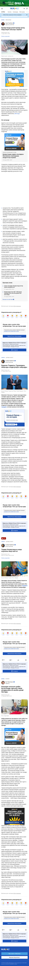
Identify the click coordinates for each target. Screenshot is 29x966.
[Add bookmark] (26, 660)
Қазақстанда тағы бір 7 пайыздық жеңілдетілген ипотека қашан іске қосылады (13, 293)
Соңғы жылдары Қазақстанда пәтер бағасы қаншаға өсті (13, 286)
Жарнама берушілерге (14, 957)
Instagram (15, 349)
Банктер (9, 11)
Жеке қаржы (22, 11)
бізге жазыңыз (17, 306)
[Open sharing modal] (18, 660)
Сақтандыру (15, 11)
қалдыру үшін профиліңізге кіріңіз (11, 331)
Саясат (3, 357)
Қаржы (3, 11)
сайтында (17, 113)
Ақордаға (4, 407)
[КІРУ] (27, 8)
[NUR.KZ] (14, 9)
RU (24, 8)
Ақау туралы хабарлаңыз (15, 953)
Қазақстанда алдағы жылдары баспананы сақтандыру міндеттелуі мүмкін (13, 155)
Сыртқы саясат (9, 357)
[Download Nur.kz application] (14, 3)
